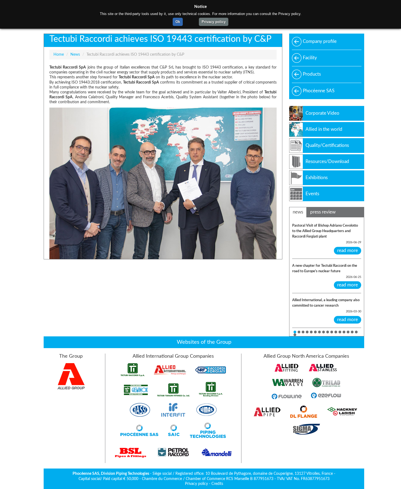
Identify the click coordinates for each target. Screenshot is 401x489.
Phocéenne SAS (318, 90)
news (298, 212)
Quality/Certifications (327, 145)
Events (312, 193)
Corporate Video (322, 113)
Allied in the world (324, 129)
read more (347, 250)
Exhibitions (317, 177)
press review (323, 212)
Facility (310, 57)
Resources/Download (327, 161)
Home (58, 55)
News (75, 55)
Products (312, 74)
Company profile (320, 41)
